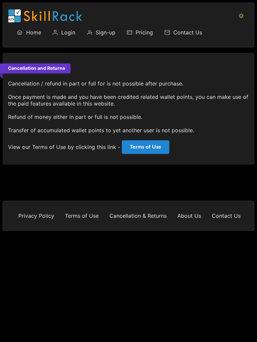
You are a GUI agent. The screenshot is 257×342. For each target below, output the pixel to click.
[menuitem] (29, 32)
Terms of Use (145, 147)
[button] (241, 15)
